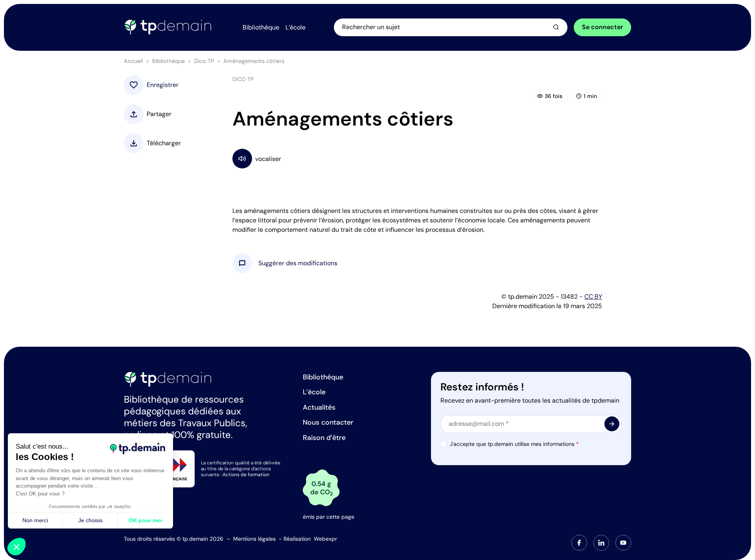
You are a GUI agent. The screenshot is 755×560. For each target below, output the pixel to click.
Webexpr (325, 538)
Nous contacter (328, 422)
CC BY (593, 296)
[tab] (579, 543)
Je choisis (90, 520)
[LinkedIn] (601, 543)
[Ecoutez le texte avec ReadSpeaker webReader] (417, 158)
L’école (314, 392)
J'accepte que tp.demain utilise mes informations (514, 443)
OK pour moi (145, 520)
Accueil (133, 61)
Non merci (35, 520)
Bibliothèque (168, 61)
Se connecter (602, 27)
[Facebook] (579, 543)
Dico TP (204, 61)
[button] (297, 263)
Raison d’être (324, 437)
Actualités (319, 407)
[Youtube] (623, 543)
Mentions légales (254, 538)
